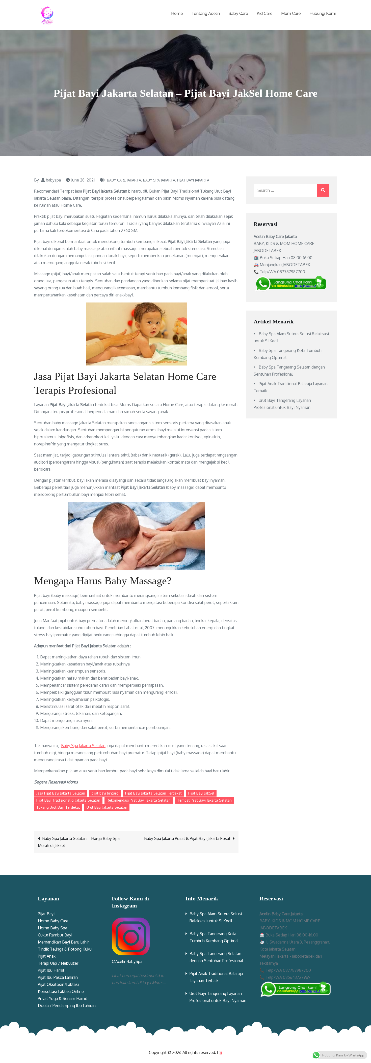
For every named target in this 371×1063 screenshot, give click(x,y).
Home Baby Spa (52, 927)
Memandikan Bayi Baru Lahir (63, 942)
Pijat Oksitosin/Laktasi (58, 984)
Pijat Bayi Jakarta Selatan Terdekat (153, 793)
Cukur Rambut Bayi (55, 934)
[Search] (323, 190)
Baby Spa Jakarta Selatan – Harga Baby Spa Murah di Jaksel (79, 842)
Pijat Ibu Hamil (51, 970)
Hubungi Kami (322, 13)
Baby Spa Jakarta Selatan (83, 745)
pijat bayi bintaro (105, 793)
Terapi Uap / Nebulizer (58, 963)
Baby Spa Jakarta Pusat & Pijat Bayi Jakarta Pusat (187, 838)
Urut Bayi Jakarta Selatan (107, 807)
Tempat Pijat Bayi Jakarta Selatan (204, 800)
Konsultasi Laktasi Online (61, 991)
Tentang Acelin (206, 13)
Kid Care (265, 13)
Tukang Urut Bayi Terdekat (58, 807)
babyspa (53, 180)
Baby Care (238, 13)
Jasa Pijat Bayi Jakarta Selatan (60, 793)
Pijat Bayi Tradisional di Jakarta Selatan (68, 800)
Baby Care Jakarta (124, 180)
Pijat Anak (47, 956)
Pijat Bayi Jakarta (193, 180)
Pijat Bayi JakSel (201, 793)
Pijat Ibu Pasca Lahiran (58, 977)
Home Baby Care (53, 920)
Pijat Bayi (46, 913)
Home (177, 13)
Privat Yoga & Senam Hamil (62, 998)
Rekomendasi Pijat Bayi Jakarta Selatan (139, 800)
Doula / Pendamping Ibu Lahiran (67, 1005)
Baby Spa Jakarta (159, 180)
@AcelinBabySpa (127, 961)
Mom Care (291, 13)
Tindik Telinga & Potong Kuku (65, 949)
